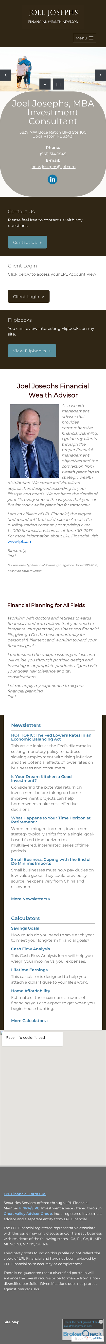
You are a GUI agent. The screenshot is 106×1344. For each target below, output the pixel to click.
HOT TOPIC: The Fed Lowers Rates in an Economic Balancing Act (51, 737)
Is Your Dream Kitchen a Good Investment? (41, 778)
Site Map (11, 1322)
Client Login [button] (26, 296)
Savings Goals (25, 928)
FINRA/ (25, 1208)
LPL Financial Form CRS (25, 1194)
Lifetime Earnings (29, 970)
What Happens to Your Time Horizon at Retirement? (51, 820)
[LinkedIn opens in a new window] (52, 180)
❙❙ (58, 84)
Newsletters (26, 725)
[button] (84, 38)
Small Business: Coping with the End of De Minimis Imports (51, 861)
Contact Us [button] (25, 242)
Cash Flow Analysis (30, 949)
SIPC (35, 1208)
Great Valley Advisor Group (28, 1213)
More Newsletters (30, 899)
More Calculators (30, 1020)
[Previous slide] (5, 75)
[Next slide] (100, 75)
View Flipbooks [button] (29, 351)
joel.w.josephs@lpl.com (53, 166)
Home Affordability (30, 991)
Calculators (25, 918)
